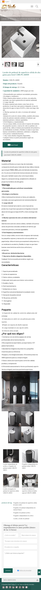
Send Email (13, 144)
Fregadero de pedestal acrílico (21, 512)
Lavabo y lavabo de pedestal (21, 518)
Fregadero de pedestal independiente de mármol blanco (24, 509)
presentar (8, 570)
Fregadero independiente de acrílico (23, 515)
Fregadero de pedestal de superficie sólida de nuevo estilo (25, 504)
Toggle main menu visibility (32, 6)
